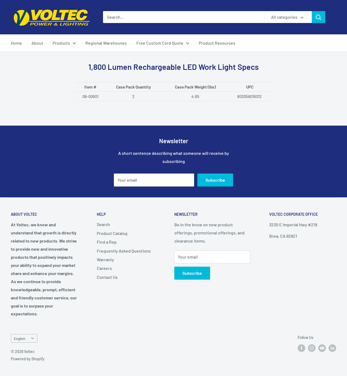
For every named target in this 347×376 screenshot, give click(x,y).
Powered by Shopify (27, 359)
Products (61, 42)
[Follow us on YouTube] (322, 348)
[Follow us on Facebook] (301, 348)
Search (103, 224)
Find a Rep (107, 241)
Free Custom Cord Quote (159, 42)
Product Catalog (112, 233)
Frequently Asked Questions (124, 250)
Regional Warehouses (106, 42)
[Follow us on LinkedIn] (332, 348)
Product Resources (217, 42)
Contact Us (107, 277)
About (37, 42)
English (19, 338)
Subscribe (215, 179)
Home (16, 42)
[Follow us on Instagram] (312, 348)
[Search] (318, 17)
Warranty (105, 259)
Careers (104, 268)
